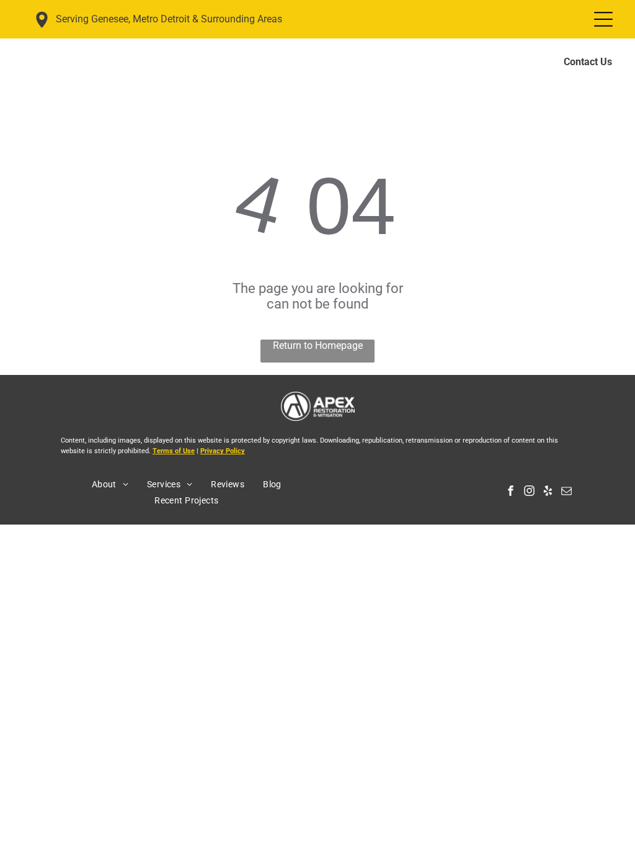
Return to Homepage (318, 345)
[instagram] (529, 492)
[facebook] (510, 492)
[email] (566, 492)
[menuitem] (110, 484)
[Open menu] (603, 19)
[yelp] (548, 492)
